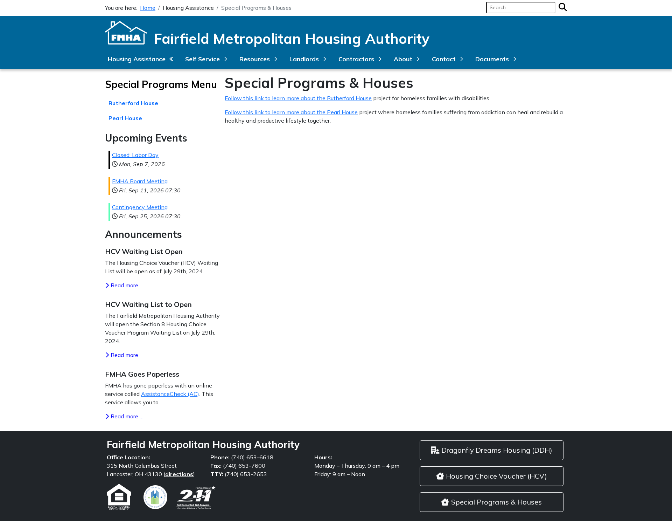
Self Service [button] (202, 59)
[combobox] (520, 7)
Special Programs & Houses (495, 502)
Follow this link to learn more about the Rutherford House (298, 98)
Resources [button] (254, 59)
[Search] (561, 7)
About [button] (403, 59)
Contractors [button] (356, 59)
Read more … (126, 285)
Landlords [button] (304, 59)
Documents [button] (492, 59)
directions (179, 474)
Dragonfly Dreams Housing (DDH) (496, 450)
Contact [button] (444, 59)
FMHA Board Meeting (140, 181)
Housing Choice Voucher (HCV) (495, 476)
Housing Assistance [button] (137, 59)
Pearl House (125, 118)
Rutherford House (133, 103)
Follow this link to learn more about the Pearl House (291, 112)
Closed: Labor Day (135, 154)
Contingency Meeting (140, 207)
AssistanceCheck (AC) (170, 393)
